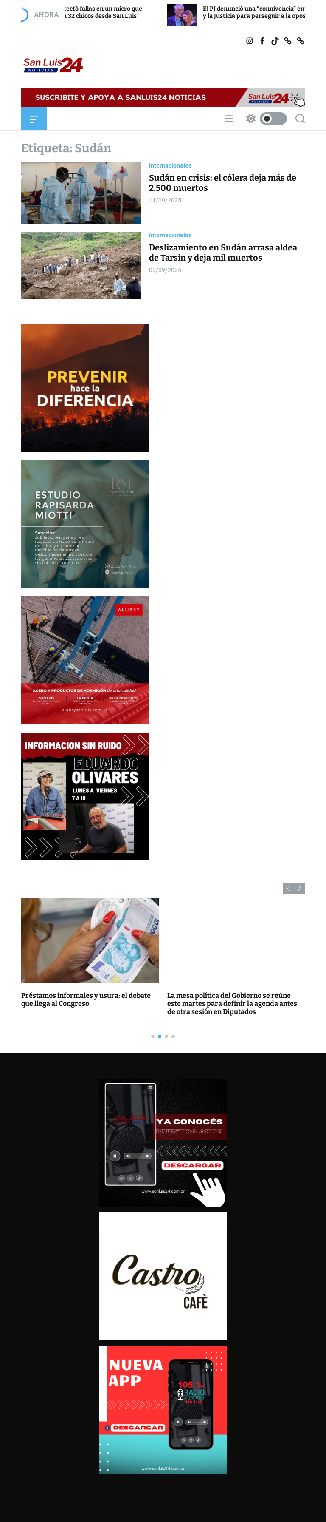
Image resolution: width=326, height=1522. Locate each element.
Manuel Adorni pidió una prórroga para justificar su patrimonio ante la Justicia (84, 999)
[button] (288, 888)
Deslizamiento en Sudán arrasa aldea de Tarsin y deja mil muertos (223, 252)
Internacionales (170, 165)
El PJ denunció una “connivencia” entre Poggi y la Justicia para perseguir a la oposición (196, 12)
